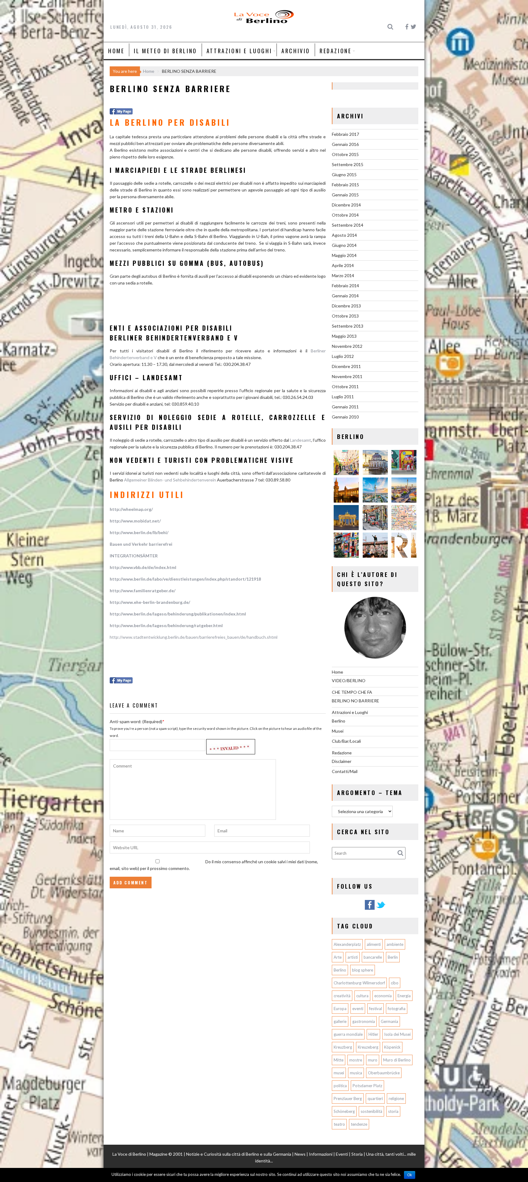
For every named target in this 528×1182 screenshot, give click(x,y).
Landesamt (300, 440)
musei (339, 1072)
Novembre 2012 (347, 346)
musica (356, 1072)
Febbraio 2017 (345, 134)
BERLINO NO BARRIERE (355, 700)
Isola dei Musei (397, 1034)
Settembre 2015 (347, 164)
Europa (340, 1008)
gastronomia (363, 1021)
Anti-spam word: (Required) (136, 721)
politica (340, 1085)
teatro (339, 1124)
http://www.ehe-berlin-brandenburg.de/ (150, 602)
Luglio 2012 (343, 356)
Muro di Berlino (397, 1059)
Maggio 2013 (344, 336)
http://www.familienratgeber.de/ (142, 590)
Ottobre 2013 (345, 315)
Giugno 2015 (344, 174)
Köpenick (392, 1047)
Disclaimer (341, 761)
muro (372, 1059)
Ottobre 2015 (345, 154)
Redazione (335, 51)
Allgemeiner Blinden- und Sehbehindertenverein (170, 479)
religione (396, 1098)
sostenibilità (371, 1111)
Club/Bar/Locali (346, 741)
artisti (352, 957)
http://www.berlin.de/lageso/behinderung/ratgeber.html (166, 625)
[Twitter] (380, 908)
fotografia (396, 1008)
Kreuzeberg (368, 1047)
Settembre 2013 (347, 326)
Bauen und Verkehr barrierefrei (141, 544)
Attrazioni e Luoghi (239, 51)
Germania (389, 1021)
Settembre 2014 (347, 225)
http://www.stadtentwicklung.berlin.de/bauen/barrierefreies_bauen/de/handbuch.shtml (193, 637)
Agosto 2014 (344, 235)
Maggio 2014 (344, 255)
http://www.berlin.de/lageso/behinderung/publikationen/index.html (178, 613)
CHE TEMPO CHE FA (352, 692)
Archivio (295, 51)
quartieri (375, 1098)
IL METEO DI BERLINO (165, 51)
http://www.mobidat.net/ (135, 520)
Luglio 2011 (343, 396)
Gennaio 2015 (345, 194)
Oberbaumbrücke (384, 1072)
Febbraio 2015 (345, 184)
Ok (409, 1175)
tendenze (359, 1124)
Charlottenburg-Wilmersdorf (359, 982)
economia (383, 995)
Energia (404, 995)
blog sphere (362, 970)
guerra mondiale (348, 1034)
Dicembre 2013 (346, 305)
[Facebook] (369, 908)
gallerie (340, 1021)
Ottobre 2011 (345, 386)
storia (393, 1111)
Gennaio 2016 (345, 144)
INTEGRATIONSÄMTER (134, 555)
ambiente (395, 944)
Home (116, 51)
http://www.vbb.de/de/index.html (143, 567)
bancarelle (373, 957)
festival (375, 1008)
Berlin (393, 957)
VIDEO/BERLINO (348, 680)
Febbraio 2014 (345, 285)
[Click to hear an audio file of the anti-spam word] (230, 745)
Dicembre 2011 (346, 366)
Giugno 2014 (344, 245)
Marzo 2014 (343, 275)
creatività (342, 995)
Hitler (373, 1034)
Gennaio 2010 (345, 416)
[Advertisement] (181, 307)
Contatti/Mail (345, 771)
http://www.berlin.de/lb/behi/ (139, 532)
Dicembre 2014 (346, 204)
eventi (357, 1008)
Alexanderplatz (347, 944)
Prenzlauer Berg (348, 1098)
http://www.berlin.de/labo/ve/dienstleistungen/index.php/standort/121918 (185, 579)
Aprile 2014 (343, 265)
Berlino (338, 720)
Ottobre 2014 (345, 214)
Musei (337, 731)
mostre (355, 1059)
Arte (338, 957)
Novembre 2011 (347, 376)
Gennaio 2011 (345, 406)
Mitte (338, 1059)
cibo (394, 982)
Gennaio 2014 (345, 295)
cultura (362, 995)
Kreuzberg (343, 1047)
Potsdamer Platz (367, 1085)
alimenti (374, 944)
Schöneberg (344, 1111)
